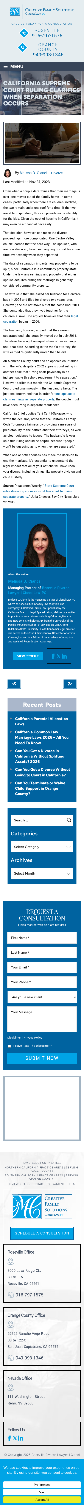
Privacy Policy (33, 1038)
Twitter (59, 656)
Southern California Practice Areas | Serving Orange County (41, 1177)
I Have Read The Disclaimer (32, 1046)
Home (26, 1162)
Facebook (53, 656)
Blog (26, 1184)
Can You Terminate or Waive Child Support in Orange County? (40, 788)
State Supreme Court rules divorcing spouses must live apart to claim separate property (38, 491)
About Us (39, 1162)
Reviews (14, 1184)
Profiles (54, 1162)
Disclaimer (14, 1038)
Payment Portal (63, 1184)
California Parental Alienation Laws (41, 721)
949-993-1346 (48, 54)
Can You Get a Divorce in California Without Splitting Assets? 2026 (39, 756)
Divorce (57, 173)
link (64, 656)
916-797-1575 (47, 35)
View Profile (28, 656)
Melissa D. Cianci (33, 173)
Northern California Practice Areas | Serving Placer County (41, 1169)
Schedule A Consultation (42, 1233)
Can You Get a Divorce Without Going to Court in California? (42, 772)
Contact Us (41, 1184)
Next (70, 684)
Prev (14, 684)
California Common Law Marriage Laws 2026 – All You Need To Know (41, 737)
